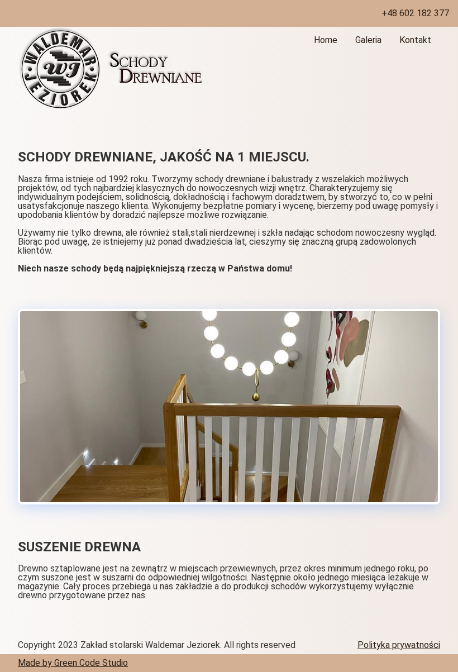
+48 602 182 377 (415, 13)
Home (325, 40)
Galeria (368, 40)
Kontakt (415, 40)
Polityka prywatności (398, 645)
